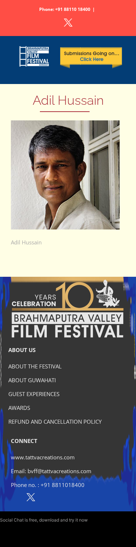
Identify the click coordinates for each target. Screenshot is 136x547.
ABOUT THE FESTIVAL (35, 366)
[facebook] (15, 498)
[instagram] (46, 498)
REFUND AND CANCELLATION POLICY (55, 421)
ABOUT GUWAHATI (32, 380)
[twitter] (30, 498)
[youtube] (62, 498)
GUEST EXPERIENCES (33, 394)
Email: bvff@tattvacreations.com (51, 471)
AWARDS (19, 407)
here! (94, 520)
